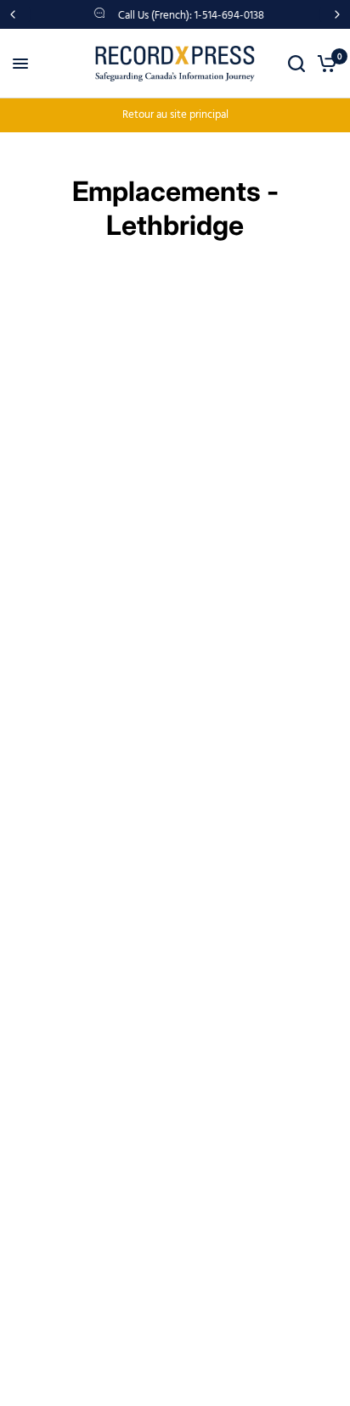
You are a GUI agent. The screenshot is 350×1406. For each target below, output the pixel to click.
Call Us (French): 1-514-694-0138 (189, 16)
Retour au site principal (175, 115)
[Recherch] (296, 63)
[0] (324, 63)
